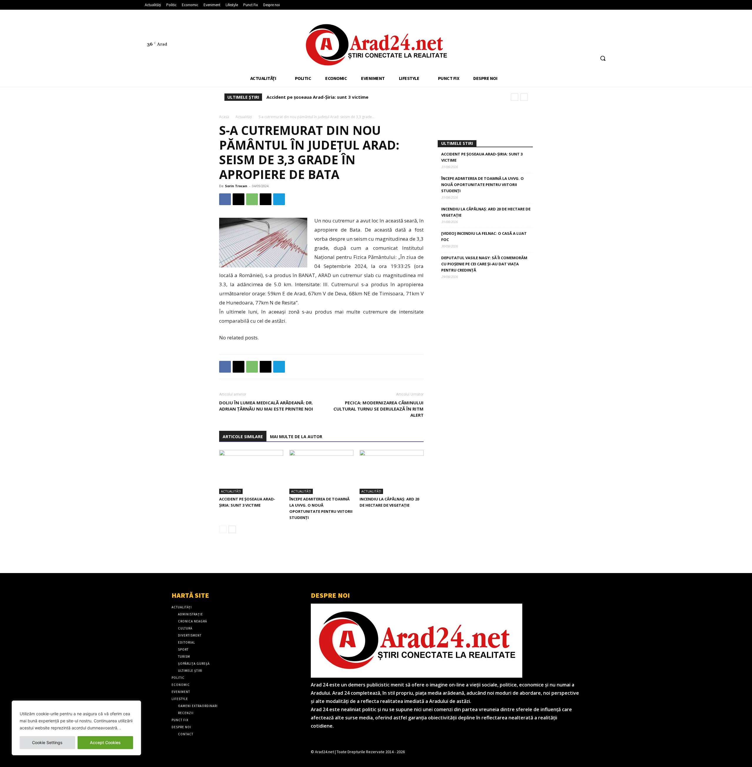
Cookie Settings (47, 742)
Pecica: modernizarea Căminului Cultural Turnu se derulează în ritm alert (378, 409)
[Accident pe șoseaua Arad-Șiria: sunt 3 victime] (251, 472)
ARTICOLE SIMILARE (243, 436)
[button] (603, 58)
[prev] (514, 97)
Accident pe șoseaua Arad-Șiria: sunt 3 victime (317, 97)
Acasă (224, 116)
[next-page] (232, 529)
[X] (593, 31)
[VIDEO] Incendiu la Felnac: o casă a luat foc (484, 236)
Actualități (244, 116)
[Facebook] (571, 31)
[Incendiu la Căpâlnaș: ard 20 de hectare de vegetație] (392, 472)
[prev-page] (222, 529)
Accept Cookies (105, 742)
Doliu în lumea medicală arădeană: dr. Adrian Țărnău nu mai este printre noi (266, 406)
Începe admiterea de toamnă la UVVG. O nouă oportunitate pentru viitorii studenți (482, 184)
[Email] (265, 199)
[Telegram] (279, 199)
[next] (524, 97)
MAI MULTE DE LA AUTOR (296, 436)
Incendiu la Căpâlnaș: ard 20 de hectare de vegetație (486, 212)
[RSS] (582, 31)
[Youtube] (604, 31)
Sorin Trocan (236, 186)
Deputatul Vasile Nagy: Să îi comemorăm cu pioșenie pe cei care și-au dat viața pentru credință (484, 264)
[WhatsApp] (252, 199)
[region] (76, 728)
